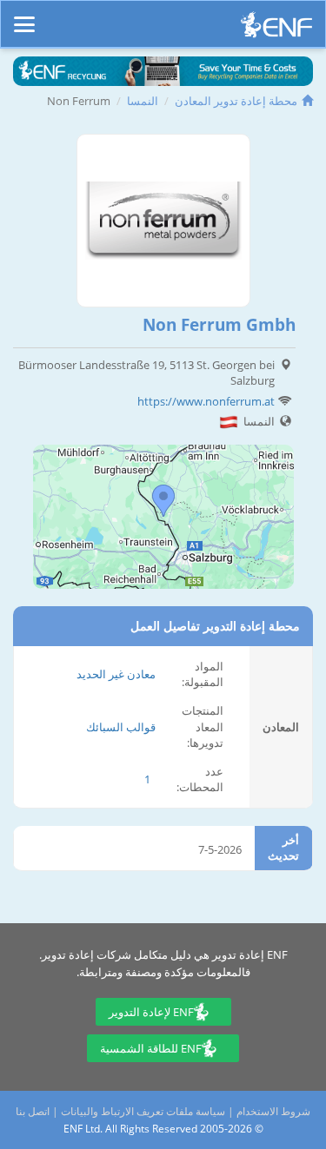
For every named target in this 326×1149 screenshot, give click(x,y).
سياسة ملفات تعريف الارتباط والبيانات (143, 1111)
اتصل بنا (33, 1111)
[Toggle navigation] (24, 16)
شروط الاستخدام (273, 1111)
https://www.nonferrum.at (206, 401)
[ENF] (276, 29)
